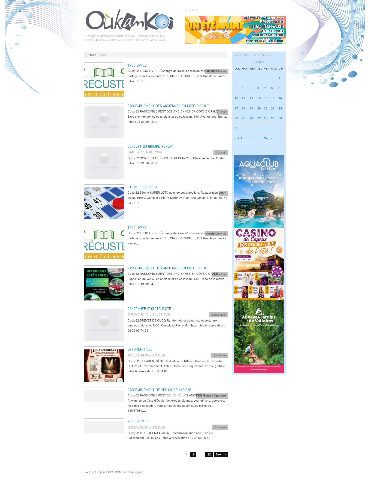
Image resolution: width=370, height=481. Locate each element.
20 (259, 108)
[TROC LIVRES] (104, 81)
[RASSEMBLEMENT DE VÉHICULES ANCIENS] (104, 395)
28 (265, 118)
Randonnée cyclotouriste (149, 308)
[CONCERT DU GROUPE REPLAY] (104, 162)
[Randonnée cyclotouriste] (104, 325)
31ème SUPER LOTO (143, 186)
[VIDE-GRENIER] (104, 427)
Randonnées (218, 315)
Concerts (221, 152)
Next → (221, 454)
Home (92, 54)
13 (259, 98)
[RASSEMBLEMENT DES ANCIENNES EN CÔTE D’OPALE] (104, 122)
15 (273, 98)
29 (273, 118)
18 (243, 108)
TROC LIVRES (137, 65)
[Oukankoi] (129, 20)
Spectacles (219, 355)
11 (243, 98)
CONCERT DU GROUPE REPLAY (150, 146)
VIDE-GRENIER (138, 420)
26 (251, 118)
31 (236, 128)
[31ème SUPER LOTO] (104, 203)
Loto (223, 193)
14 (265, 98)
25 (243, 118)
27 (259, 118)
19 (251, 108)
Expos (222, 112)
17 (236, 108)
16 (280, 98)
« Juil (238, 138)
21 (265, 108)
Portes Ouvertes (216, 71)
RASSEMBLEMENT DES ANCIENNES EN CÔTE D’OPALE (168, 105)
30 (280, 118)
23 (280, 108)
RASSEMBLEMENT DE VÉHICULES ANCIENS (160, 389)
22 (209, 454)
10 (236, 98)
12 (251, 98)
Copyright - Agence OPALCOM (102, 472)
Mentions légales (133, 472)
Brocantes (220, 427)
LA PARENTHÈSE (140, 349)
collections (220, 274)
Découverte (219, 396)
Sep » (268, 138)
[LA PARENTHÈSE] (104, 365)
